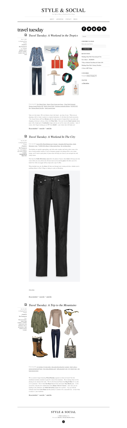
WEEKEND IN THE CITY (23, 155)
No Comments (23, 47)
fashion (21, 50)
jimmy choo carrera (22, 322)
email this (49, 128)
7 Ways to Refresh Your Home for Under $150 (92, 62)
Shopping (24, 44)
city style (20, 151)
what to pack (25, 53)
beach (24, 48)
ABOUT (52, 19)
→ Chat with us (85, 83)
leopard (24, 322)
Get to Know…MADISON (88, 59)
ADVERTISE (59, 19)
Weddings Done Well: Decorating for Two (91, 57)
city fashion (23, 150)
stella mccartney (22, 326)
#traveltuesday (22, 320)
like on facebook (33, 128)
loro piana (21, 324)
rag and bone (22, 324)
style (25, 50)
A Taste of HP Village (87, 68)
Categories (84, 76)
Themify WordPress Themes (69, 417)
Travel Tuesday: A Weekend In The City (52, 137)
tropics (20, 53)
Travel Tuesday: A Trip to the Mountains (52, 305)
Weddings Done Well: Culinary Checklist (91, 65)
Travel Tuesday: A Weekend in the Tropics (53, 35)
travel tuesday (22, 51)
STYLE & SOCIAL (63, 10)
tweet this (41, 128)
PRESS (75, 19)
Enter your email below (87, 44)
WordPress (60, 417)
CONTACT (68, 19)
